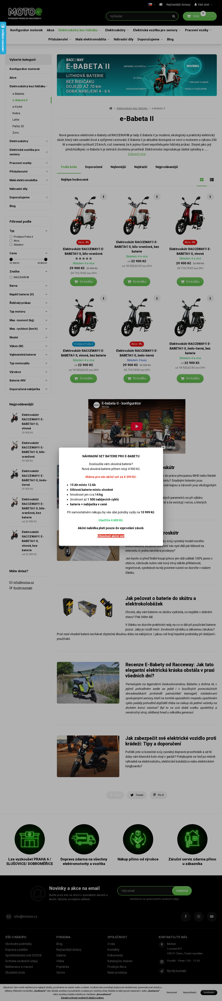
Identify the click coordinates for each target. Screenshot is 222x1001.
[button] (159, 443)
